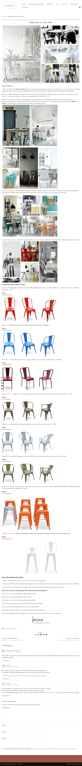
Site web (4, 738)
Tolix (61, 89)
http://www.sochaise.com (50, 692)
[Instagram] (35, 635)
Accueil (4, 16)
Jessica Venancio (10, 764)
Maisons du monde (10, 600)
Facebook (49, 613)
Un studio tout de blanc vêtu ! (13, 639)
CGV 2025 (20, 764)
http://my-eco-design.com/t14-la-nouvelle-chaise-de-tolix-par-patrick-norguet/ (24, 676)
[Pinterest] (38, 635)
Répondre (6, 660)
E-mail (4, 732)
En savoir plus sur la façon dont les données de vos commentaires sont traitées (54, 749)
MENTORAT (50, 4)
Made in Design (9, 594)
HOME (23, 4)
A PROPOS (25, 7)
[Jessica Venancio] (11, 5)
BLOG (57, 4)
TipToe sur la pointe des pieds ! (69, 639)
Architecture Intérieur (36, 4)
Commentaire (6, 708)
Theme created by (73, 764)
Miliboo (7, 603)
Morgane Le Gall (12, 628)
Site (30, 580)
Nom (4, 725)
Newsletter (74, 4)
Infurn (7, 597)
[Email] (46, 635)
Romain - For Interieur (13, 650)
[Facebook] (44, 635)
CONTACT (65, 4)
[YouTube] (41, 635)
